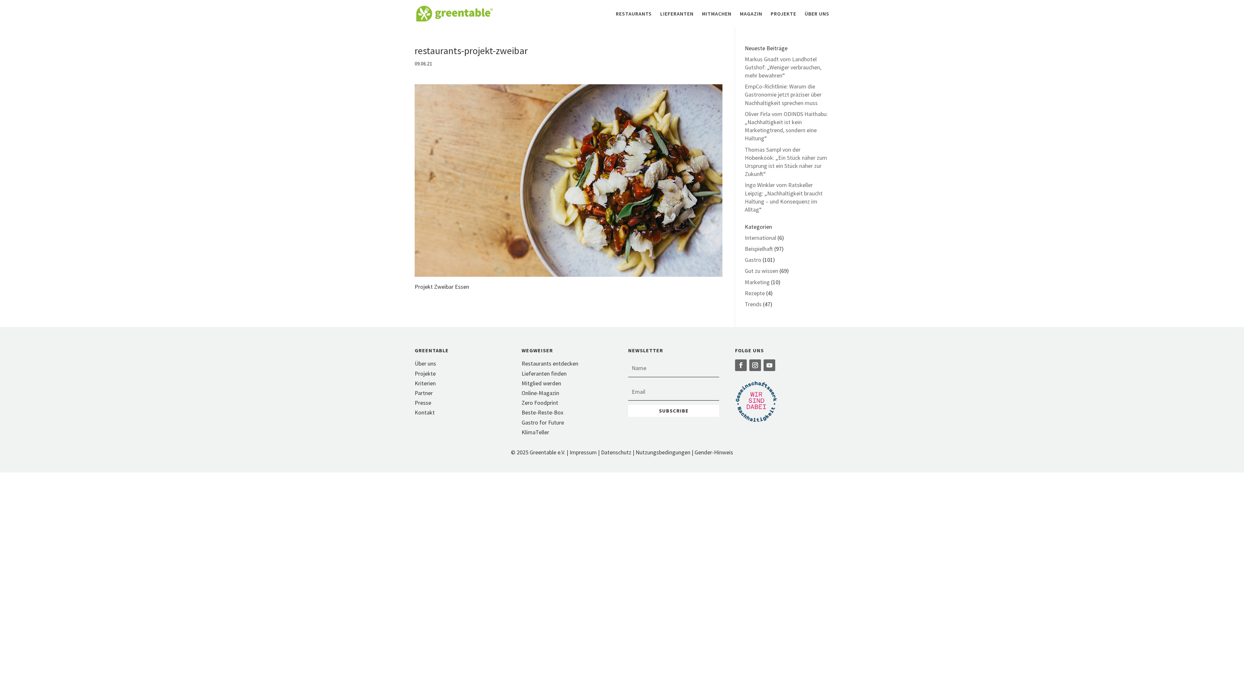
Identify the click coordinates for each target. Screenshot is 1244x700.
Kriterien (425, 383)
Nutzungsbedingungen (663, 452)
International (760, 237)
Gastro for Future (543, 422)
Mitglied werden (541, 383)
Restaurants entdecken (550, 363)
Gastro (753, 259)
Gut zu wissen (761, 270)
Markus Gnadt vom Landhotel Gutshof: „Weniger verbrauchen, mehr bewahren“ (783, 67)
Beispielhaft (759, 248)
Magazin (751, 14)
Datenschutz (616, 452)
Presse (423, 402)
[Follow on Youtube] (769, 365)
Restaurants (634, 14)
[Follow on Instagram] (755, 365)
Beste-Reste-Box (542, 412)
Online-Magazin (540, 393)
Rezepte (755, 293)
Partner (424, 393)
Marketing (757, 282)
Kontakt (425, 412)
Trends (753, 304)
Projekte (783, 14)
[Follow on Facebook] (741, 365)
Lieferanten (677, 14)
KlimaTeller (535, 432)
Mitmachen (716, 14)
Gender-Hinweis (714, 452)
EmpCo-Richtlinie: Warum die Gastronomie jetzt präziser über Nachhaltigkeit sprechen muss (783, 94)
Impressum (583, 452)
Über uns (817, 14)
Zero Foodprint (540, 402)
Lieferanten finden (544, 373)
